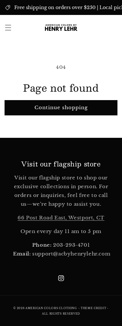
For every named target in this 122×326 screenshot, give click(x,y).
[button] (8, 27)
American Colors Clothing (51, 308)
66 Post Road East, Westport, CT (61, 218)
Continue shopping (61, 107)
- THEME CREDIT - (93, 308)
